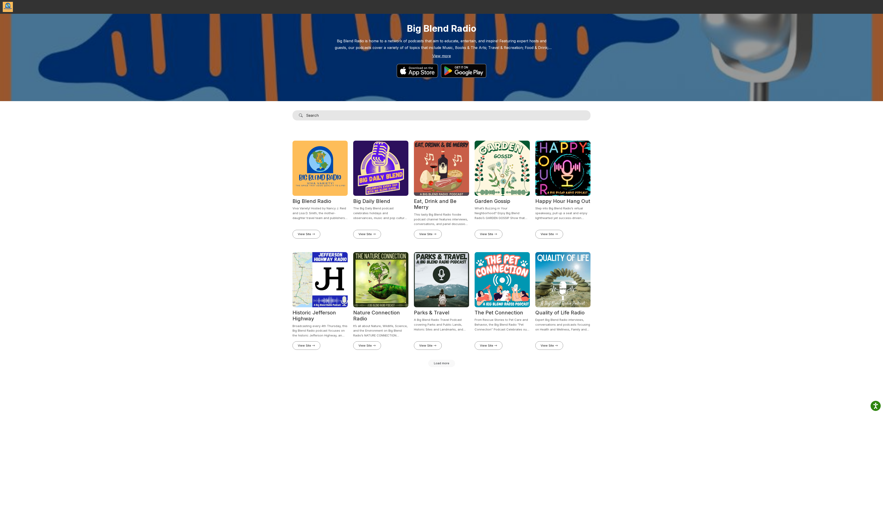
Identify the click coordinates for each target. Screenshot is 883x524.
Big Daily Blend (371, 201)
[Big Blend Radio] (8, 6)
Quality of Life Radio (560, 313)
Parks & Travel (431, 313)
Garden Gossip (492, 201)
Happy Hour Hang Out (562, 201)
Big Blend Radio (311, 201)
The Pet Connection (499, 313)
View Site (305, 234)
